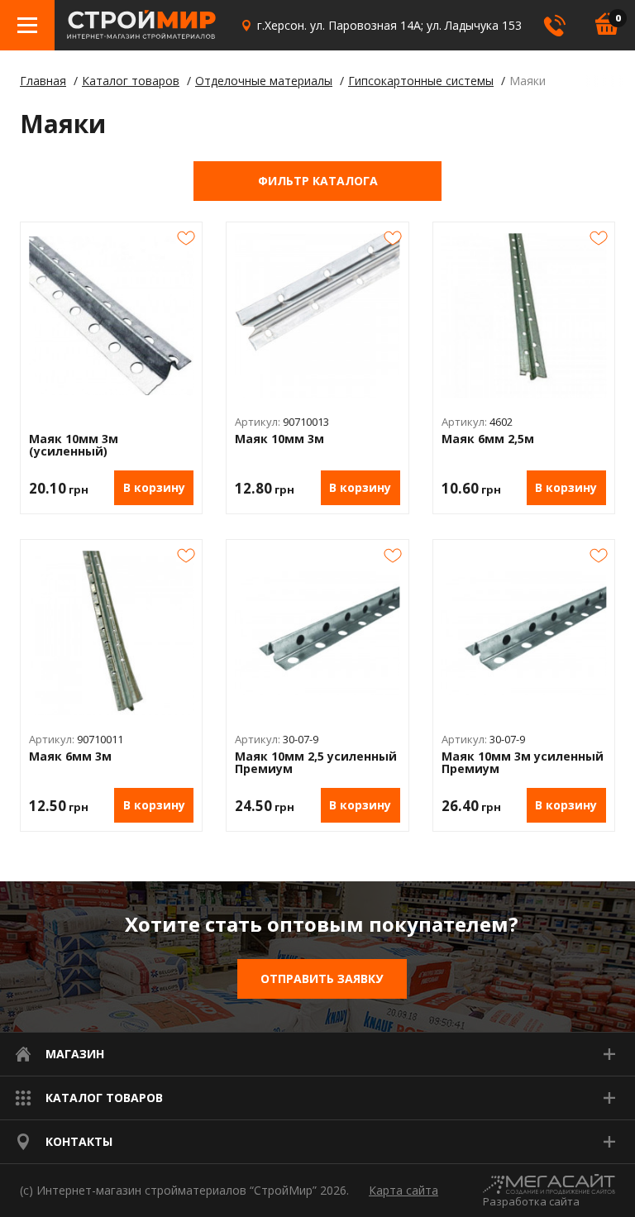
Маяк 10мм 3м (279, 439)
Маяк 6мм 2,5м (488, 439)
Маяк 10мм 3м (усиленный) (73, 445)
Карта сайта (403, 1190)
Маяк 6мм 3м (70, 757)
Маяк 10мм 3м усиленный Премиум (523, 763)
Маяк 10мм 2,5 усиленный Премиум (316, 763)
